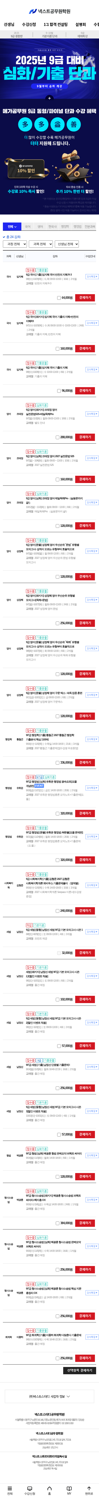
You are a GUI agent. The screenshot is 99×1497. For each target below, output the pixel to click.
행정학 (65, 226)
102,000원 (66, 999)
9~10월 (49, 34)
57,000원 (67, 1046)
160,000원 (66, 348)
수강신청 (29, 24)
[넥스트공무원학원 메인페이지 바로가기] (49, 9)
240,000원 (66, 911)
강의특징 (92, 276)
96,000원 (67, 390)
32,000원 (67, 953)
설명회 (80, 24)
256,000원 (66, 623)
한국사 (52, 226)
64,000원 (67, 297)
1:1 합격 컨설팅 (56, 24)
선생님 (9, 24)
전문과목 (90, 226)
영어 (40, 226)
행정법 (77, 226)
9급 (82, 34)
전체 (10, 226)
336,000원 (66, 762)
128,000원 (66, 526)
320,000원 (66, 813)
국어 (27, 226)
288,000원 (66, 437)
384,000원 (66, 1223)
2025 (17, 34)
